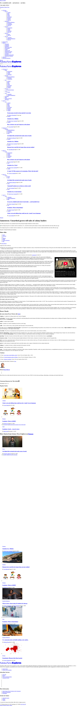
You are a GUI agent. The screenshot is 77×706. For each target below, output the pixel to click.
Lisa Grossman (11, 188)
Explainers (7, 46)
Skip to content (3, 0)
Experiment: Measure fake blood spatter (12, 658)
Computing (9, 37)
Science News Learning (6, 670)
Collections (7, 45)
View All (9, 20)
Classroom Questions (9, 55)
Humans (6, 21)
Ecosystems (9, 16)
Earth (6, 26)
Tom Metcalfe (11, 149)
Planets (8, 34)
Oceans (8, 29)
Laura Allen (11, 126)
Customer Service (5, 677)
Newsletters (4, 693)
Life (6, 11)
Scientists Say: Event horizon (14, 191)
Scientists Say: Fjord (12, 165)
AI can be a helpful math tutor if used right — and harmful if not (23, 201)
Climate (8, 28)
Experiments (7, 48)
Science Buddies (7, 660)
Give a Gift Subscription (7, 676)
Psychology (9, 23)
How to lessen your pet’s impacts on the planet (18, 124)
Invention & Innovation (9, 54)
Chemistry (7, 96)
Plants (8, 14)
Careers (3, 700)
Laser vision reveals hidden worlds (10, 355)
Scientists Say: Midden (12, 118)
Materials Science (10, 89)
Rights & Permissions (6, 692)
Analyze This (7, 50)
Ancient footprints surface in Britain (11, 357)
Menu (3, 42)
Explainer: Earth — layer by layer (10, 429)
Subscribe (4, 674)
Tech (6, 36)
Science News (5, 41)
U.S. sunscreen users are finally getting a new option (15, 639)
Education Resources (6, 58)
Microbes (9, 18)
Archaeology (9, 24)
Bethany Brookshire (12, 115)
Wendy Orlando (12, 204)
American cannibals (7, 359)
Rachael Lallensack (12, 138)
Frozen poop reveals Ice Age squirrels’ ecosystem (19, 113)
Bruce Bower (3, 243)
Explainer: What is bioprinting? (15, 207)
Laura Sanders (11, 215)
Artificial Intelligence (11, 38)
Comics (6, 49)
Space (6, 33)
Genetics (9, 19)
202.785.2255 (23, 704)
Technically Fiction (8, 51)
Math (6, 97)
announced (34, 255)
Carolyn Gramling (12, 173)
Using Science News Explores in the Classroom (11, 691)
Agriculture (9, 31)
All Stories (7, 43)
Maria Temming (16, 605)
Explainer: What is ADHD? (9, 421)
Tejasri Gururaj (11, 209)
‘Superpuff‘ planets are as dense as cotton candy (19, 186)
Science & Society (8, 98)
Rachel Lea (6, 423)
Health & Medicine (10, 22)
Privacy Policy (9, 705)
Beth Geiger (6, 431)
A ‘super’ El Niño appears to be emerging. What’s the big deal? (22, 171)
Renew (3, 675)
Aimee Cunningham (7, 605)
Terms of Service (3, 705)
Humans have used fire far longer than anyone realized (20, 147)
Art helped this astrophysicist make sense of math (19, 135)
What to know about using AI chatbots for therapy (14, 603)
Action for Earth (8, 52)
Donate (1, 60)
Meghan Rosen (7, 642)
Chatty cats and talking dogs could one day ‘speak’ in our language (24, 213)
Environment (9, 27)
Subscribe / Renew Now (4, 7)
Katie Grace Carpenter (13, 121)
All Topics (4, 10)
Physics (6, 88)
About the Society (5, 698)
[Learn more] (18, 381)
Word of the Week (8, 47)
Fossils (8, 15)
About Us (4, 57)
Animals (8, 12)
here (15, 361)
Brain (8, 13)
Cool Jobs (7, 53)
